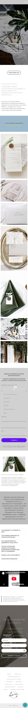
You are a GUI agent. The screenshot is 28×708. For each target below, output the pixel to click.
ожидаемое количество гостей (9, 389)
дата (2, 435)
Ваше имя (3, 421)
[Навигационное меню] (26, 2)
